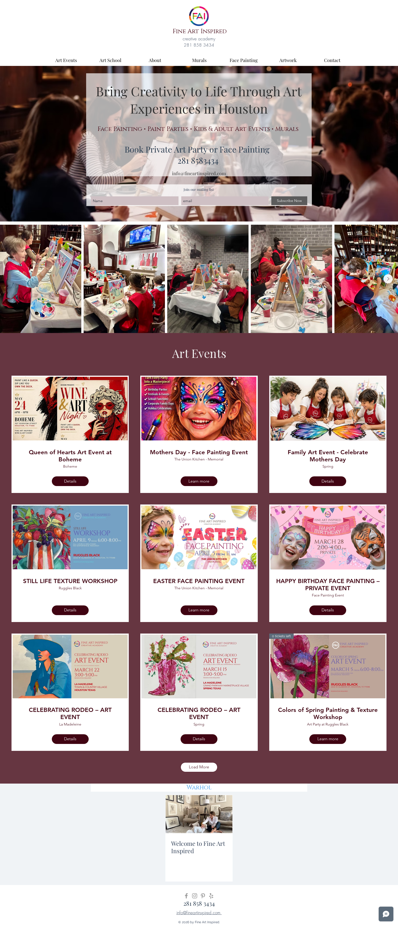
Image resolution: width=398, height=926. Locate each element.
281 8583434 (198, 160)
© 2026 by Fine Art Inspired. (199, 922)
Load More (199, 767)
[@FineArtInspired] (186, 895)
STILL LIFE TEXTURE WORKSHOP (70, 581)
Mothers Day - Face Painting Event (199, 452)
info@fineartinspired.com (199, 173)
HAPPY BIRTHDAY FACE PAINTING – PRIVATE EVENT (328, 585)
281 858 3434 (199, 903)
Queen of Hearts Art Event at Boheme (70, 456)
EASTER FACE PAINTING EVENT (199, 581)
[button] (198, 129)
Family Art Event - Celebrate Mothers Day (328, 456)
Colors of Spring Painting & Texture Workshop (328, 713)
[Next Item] (388, 278)
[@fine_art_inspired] (194, 895)
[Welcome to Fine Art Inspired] (199, 814)
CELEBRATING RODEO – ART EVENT (70, 713)
